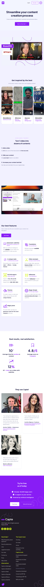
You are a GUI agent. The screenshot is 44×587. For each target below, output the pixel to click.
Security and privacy (6, 544)
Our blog (18, 539)
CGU (2, 547)
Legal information (5, 549)
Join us (17, 545)
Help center (4, 560)
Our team (18, 542)
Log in (28, 2)
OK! (21, 581)
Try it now (6, 235)
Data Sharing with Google (7, 576)
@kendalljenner (7, 118)
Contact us (4, 555)
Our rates (3, 552)
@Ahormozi (18, 118)
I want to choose (13, 581)
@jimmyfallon (38, 118)
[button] (3, 584)
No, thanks (5, 581)
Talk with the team (27, 504)
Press (2, 558)
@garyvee (27, 118)
